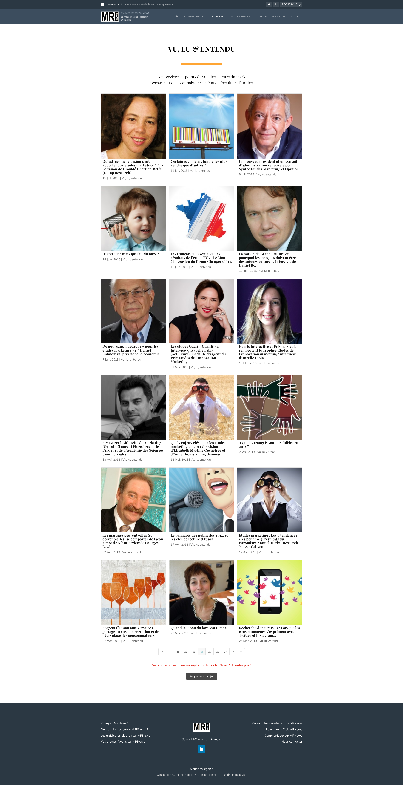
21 (177, 651)
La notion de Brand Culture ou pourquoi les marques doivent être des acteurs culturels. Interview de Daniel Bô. (267, 259)
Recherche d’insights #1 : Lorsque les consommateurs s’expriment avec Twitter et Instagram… (269, 631)
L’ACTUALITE (217, 16)
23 (193, 651)
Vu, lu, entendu (132, 178)
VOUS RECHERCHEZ (241, 16)
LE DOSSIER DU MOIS (193, 16)
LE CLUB (262, 16)
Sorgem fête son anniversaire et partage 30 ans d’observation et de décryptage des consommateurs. (130, 631)
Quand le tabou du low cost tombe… (200, 627)
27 (225, 651)
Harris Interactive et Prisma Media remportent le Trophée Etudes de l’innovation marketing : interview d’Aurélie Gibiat (268, 352)
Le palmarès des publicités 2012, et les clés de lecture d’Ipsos (199, 537)
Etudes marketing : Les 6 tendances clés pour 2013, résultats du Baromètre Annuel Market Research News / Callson (268, 541)
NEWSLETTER (278, 16)
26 (217, 651)
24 (201, 651)
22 (185, 651)
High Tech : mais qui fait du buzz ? (130, 253)
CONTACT (295, 16)
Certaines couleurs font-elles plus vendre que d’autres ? (199, 163)
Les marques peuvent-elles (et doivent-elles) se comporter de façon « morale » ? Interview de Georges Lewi (132, 541)
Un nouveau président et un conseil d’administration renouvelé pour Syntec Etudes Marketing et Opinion (269, 165)
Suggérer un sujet (201, 676)
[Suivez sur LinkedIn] (201, 749)
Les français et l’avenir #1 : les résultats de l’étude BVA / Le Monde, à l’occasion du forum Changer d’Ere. (201, 257)
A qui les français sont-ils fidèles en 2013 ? (268, 444)
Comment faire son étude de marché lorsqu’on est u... (148, 4)
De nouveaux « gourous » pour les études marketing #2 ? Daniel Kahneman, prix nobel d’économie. (131, 350)
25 (209, 651)
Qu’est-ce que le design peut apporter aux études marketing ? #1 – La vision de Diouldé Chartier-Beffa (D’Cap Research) (133, 167)
